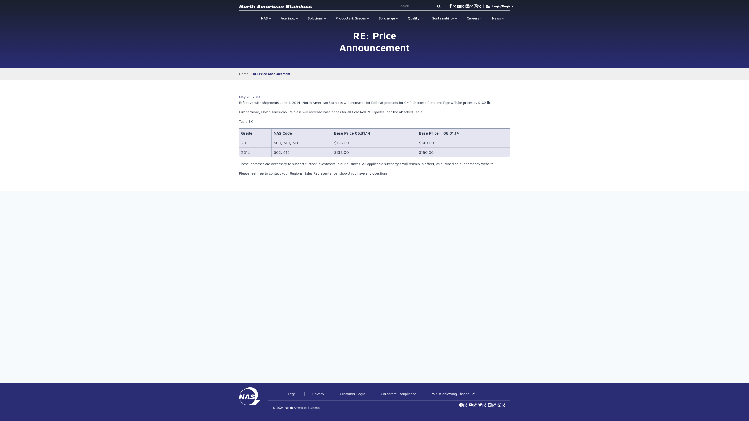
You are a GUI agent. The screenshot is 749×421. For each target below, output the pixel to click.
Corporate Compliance (398, 394)
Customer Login (352, 394)
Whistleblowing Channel (451, 394)
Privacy (318, 394)
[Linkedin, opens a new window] (469, 6)
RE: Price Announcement (271, 74)
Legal (292, 394)
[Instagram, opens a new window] (477, 6)
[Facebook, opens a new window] (452, 6)
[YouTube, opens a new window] (460, 6)
